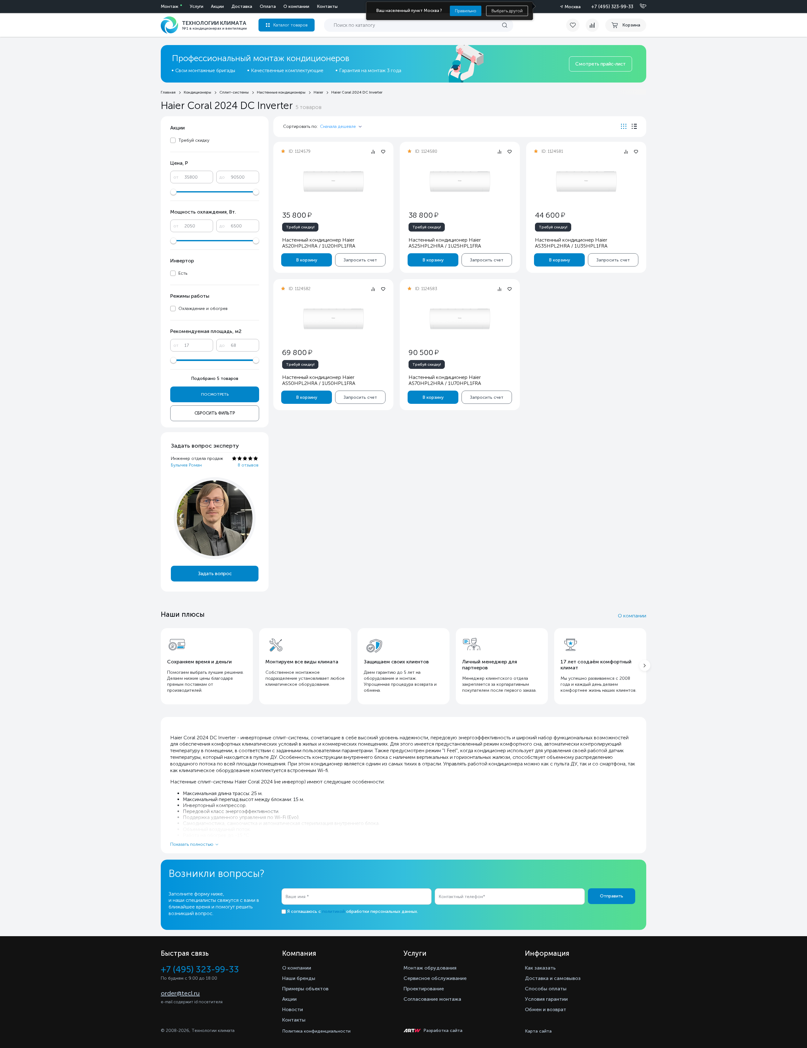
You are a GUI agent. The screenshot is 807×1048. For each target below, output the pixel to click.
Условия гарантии (546, 999)
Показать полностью (191, 844)
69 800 (297, 352)
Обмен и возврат (545, 1009)
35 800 (296, 215)
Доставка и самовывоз (553, 978)
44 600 (550, 215)
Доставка (241, 6)
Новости (292, 1009)
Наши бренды (298, 978)
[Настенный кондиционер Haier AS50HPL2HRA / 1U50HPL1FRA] (333, 318)
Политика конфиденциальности (316, 1031)
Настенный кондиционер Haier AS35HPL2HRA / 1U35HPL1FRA (571, 243)
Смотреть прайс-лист (600, 64)
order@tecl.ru (180, 993)
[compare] (592, 25)
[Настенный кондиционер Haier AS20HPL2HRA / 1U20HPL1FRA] (333, 181)
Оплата (268, 6)
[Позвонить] (639, 6)
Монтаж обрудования (430, 968)
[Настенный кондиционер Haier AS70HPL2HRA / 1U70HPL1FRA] (459, 318)
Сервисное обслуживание (435, 978)
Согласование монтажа (432, 999)
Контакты (327, 6)
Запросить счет (360, 260)
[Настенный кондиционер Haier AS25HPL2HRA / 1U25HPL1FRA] (459, 181)
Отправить (611, 896)
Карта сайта (538, 1031)
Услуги (196, 6)
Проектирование (424, 989)
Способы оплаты (545, 989)
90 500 (423, 352)
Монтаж (169, 6)
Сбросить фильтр (214, 413)
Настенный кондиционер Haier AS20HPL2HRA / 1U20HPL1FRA (318, 243)
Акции (217, 6)
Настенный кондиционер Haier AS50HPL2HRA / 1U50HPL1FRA (318, 380)
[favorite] (576, 25)
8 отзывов (248, 465)
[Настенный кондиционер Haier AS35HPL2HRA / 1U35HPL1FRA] (586, 181)
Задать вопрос (215, 573)
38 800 (423, 215)
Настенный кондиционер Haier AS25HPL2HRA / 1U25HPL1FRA (445, 243)
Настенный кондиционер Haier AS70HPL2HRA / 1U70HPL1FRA (445, 380)
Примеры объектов (305, 989)
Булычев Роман (186, 465)
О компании (296, 6)
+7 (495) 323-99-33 (612, 6)
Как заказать (540, 968)
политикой (333, 911)
